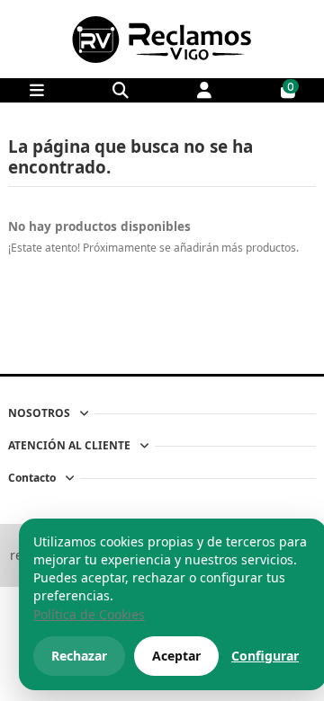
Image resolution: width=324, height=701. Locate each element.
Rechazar (79, 655)
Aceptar (176, 655)
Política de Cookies (89, 614)
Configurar (265, 655)
